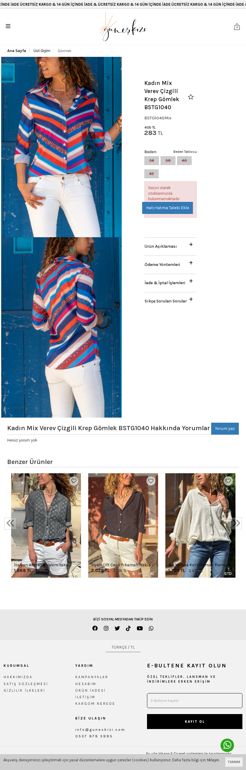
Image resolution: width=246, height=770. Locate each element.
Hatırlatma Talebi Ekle (167, 207)
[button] (170, 244)
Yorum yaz (225, 428)
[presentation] (10, 523)
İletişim (85, 697)
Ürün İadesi (90, 690)
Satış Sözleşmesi (26, 684)
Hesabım (85, 684)
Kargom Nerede (95, 703)
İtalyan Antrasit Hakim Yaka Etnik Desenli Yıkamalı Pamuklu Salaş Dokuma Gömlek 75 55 (45, 565)
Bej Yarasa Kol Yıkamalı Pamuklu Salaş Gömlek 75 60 (200, 565)
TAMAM (234, 762)
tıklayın (213, 760)
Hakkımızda (18, 677)
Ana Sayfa (16, 50)
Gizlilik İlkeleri (24, 690)
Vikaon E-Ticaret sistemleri (180, 753)
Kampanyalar (91, 677)
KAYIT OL (195, 722)
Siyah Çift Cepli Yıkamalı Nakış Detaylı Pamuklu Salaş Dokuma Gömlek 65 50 (121, 565)
